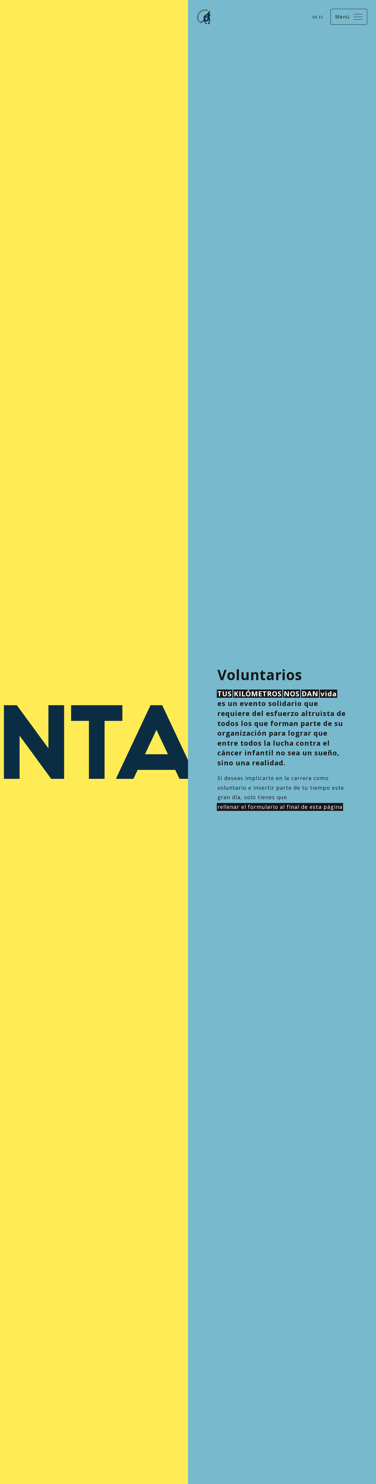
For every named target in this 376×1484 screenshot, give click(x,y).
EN (315, 17)
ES (321, 17)
